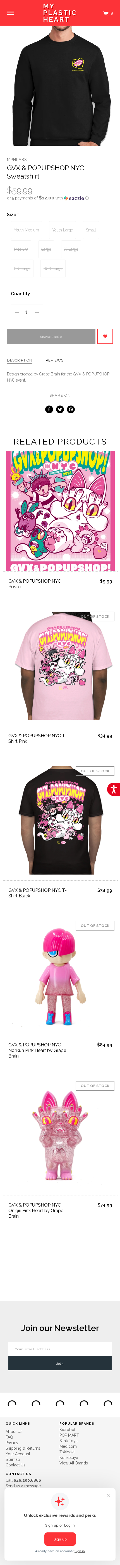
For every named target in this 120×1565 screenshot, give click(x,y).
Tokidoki (67, 1452)
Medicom (68, 1446)
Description (19, 360)
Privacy (12, 1443)
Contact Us (15, 1465)
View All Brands (73, 1463)
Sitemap (13, 1459)
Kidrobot (67, 1429)
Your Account (18, 1454)
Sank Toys (68, 1441)
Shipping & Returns (23, 1448)
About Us (14, 1431)
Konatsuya (68, 1457)
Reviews (55, 360)
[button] (60, 198)
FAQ (9, 1437)
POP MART (69, 1435)
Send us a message (23, 1486)
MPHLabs (17, 159)
